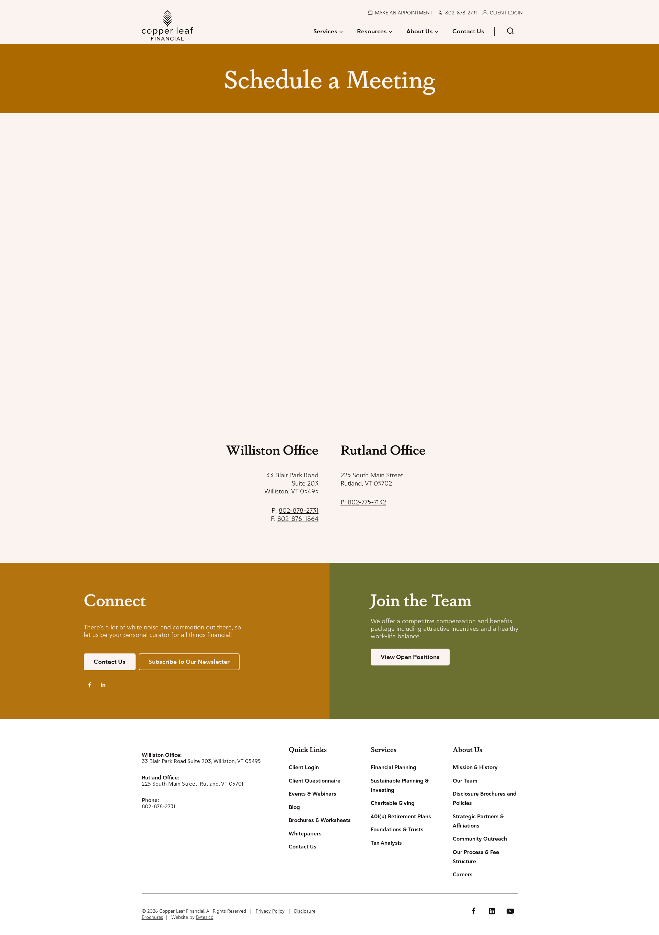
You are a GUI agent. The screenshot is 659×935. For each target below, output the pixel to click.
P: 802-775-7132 (363, 502)
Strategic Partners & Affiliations (478, 821)
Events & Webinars (312, 793)
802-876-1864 (298, 519)
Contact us (110, 661)
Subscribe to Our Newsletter (189, 661)
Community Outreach (480, 838)
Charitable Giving (393, 803)
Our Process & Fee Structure (476, 857)
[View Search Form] (510, 31)
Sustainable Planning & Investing (400, 785)
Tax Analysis (386, 843)
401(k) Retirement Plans (401, 816)
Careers (463, 874)
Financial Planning (393, 767)
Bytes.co (204, 917)
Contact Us (468, 31)
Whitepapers (305, 833)
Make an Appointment (403, 13)
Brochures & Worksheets (320, 820)
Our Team (465, 780)
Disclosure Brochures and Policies (485, 798)
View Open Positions (410, 657)
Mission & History (475, 767)
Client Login (506, 13)
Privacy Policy (270, 911)
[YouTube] (510, 911)
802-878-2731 (461, 13)
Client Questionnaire (314, 780)
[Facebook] (473, 911)
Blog (294, 807)
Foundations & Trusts (397, 829)
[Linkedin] (492, 911)
